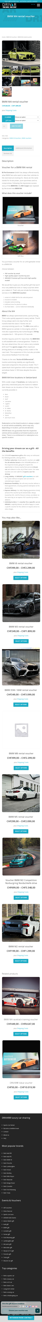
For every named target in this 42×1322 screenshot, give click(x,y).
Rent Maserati (7, 1180)
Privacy (32, 1314)
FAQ (4, 1138)
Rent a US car (7, 1282)
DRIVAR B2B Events (9, 1218)
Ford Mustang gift (9, 1237)
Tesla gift (6, 1257)
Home (3, 37)
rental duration (8, 117)
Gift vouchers (7, 1208)
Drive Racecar (7, 1211)
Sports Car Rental (8, 1125)
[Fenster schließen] (37, 1310)
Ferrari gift (6, 1234)
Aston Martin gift (8, 1221)
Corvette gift (7, 1231)
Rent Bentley (7, 1173)
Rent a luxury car (8, 1279)
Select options (21, 578)
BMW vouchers (26, 138)
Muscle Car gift (8, 1261)
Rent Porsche (7, 1163)
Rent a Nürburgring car (10, 1295)
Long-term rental (8, 1289)
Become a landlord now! (11, 1128)
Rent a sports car (8, 1276)
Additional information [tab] (24, 148)
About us (6, 1135)
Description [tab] (8, 148)
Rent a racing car (8, 1292)
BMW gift (6, 1228)
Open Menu (38, 5)
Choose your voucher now (18, 1310)
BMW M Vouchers (12, 37)
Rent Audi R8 (7, 1153)
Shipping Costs (11, 110)
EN (32, 4)
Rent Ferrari (7, 1170)
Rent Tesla (6, 1193)
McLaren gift (7, 1244)
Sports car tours (8, 1214)
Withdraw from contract (21, 1318)
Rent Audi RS (7, 1156)
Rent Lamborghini (9, 1166)
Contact (5, 1132)
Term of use (25, 1314)
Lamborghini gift (8, 1241)
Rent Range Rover (9, 1183)
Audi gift (6, 1224)
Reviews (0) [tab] (8, 153)
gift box (8, 120)
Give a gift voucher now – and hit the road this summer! (21, 1)
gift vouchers (28, 476)
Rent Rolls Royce (8, 1176)
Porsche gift (7, 1254)
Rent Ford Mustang (9, 1190)
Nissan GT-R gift (8, 1251)
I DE (34, 4)
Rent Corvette (7, 1186)
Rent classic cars (8, 1285)
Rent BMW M (7, 1160)
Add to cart (16, 126)
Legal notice (15, 1314)
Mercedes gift (7, 1247)
